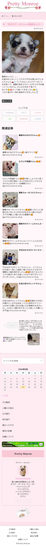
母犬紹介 (6, 419)
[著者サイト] (16, 501)
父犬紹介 (6, 413)
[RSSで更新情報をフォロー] (29, 501)
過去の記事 (7, 101)
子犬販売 (6, 402)
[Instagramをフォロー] (23, 501)
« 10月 (5, 395)
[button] (42, 360)
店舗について (8, 436)
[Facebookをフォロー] (19, 501)
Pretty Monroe (23, 478)
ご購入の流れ (8, 408)
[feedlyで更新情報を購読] (26, 501)
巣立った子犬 (8, 425)
